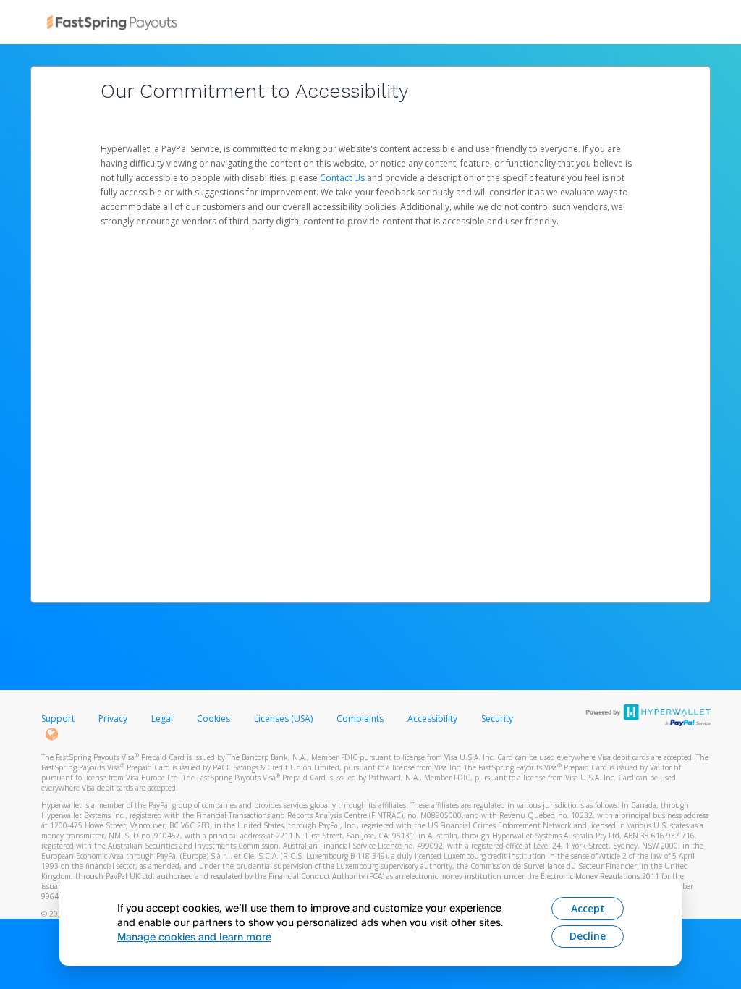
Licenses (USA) (284, 718)
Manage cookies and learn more (194, 936)
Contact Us (343, 178)
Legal (162, 718)
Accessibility (432, 718)
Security (497, 718)
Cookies (213, 718)
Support (58, 718)
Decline (587, 936)
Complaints (361, 718)
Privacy (112, 718)
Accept (588, 908)
